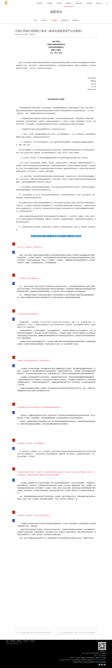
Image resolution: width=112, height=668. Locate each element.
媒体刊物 (75, 20)
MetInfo (15, 643)
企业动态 (44, 20)
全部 (35, 20)
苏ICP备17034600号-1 (100, 660)
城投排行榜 (64, 20)
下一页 (78, 633)
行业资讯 (54, 20)
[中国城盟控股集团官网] (6, 3)
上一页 (33, 633)
